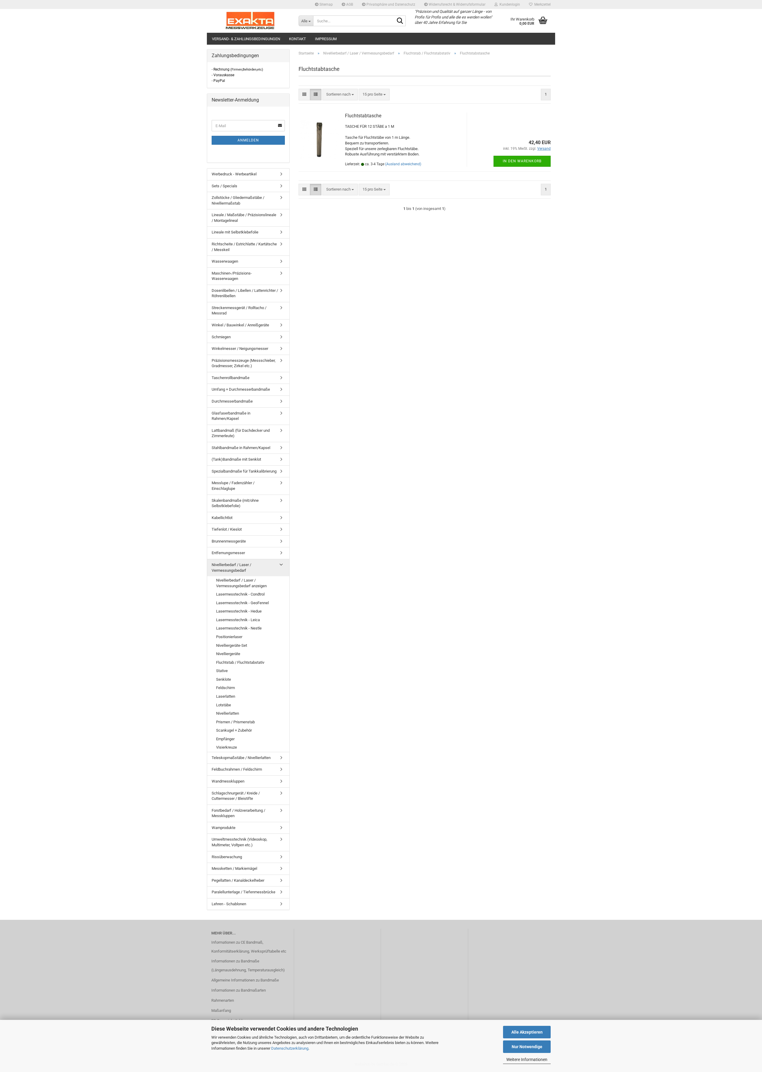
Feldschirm (225, 687)
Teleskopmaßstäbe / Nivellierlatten (241, 757)
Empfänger (225, 739)
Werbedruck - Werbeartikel (234, 174)
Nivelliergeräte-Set (231, 645)
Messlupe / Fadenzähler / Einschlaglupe (233, 486)
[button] (304, 94)
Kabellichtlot (222, 517)
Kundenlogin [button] (509, 4)
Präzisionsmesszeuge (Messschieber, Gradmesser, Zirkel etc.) (244, 363)
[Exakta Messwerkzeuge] (250, 21)
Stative (222, 671)
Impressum (326, 39)
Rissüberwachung (227, 857)
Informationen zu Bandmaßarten (238, 990)
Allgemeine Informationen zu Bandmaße (245, 980)
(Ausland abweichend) (403, 164)
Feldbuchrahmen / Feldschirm (237, 769)
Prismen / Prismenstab (235, 722)
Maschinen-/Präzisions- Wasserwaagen (232, 276)
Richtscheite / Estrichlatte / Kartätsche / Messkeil (244, 247)
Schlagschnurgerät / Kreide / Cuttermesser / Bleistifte (236, 796)
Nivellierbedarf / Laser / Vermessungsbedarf (231, 568)
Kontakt (297, 39)
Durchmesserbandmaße (232, 401)
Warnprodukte (223, 827)
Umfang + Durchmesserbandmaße (241, 389)
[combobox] (340, 94)
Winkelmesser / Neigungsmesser (240, 348)
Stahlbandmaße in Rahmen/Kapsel (241, 447)
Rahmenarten (222, 1000)
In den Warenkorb (522, 161)
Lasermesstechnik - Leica (238, 620)
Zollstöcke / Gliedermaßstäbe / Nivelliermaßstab (238, 200)
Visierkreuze (226, 747)
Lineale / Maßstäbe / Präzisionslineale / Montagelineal (244, 218)
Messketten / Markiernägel (234, 868)
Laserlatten (225, 696)
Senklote (223, 679)
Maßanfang (221, 1010)
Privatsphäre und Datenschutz (390, 4)
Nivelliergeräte (228, 654)
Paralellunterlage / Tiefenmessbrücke (243, 892)
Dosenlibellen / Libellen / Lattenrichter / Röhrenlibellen (245, 293)
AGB (349, 4)
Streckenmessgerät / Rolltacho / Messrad (239, 311)
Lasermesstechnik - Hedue (239, 611)
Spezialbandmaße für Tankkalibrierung (244, 471)
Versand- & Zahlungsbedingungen (246, 39)
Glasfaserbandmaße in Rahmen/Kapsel (231, 416)
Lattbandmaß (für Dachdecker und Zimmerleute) (241, 433)
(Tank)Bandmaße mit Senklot (236, 459)
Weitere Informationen (526, 1059)
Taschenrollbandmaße (230, 377)
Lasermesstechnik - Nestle (239, 628)
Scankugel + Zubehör (234, 730)
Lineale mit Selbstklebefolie (235, 232)
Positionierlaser (229, 637)
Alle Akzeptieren (527, 1032)
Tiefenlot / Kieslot (227, 529)
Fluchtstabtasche (363, 116)
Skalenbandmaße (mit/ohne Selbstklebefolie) (235, 503)
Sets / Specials (224, 186)
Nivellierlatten (227, 713)
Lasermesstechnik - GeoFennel (242, 603)
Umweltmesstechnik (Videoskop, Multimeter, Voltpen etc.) (239, 842)
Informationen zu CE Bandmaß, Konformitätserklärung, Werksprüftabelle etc (248, 946)
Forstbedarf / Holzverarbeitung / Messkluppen (238, 813)
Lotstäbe (223, 705)
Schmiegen (221, 337)
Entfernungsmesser (228, 553)
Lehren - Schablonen (229, 904)
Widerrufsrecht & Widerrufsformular (456, 4)
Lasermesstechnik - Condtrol (240, 594)
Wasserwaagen (225, 261)
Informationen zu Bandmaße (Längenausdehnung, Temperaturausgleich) (248, 965)
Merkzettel (542, 4)
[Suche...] (400, 21)
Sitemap (325, 4)
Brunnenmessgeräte (229, 541)
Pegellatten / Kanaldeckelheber (238, 880)
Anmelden (248, 140)
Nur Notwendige (527, 1046)
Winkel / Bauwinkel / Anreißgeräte (240, 325)
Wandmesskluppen (228, 781)
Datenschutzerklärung (289, 1048)
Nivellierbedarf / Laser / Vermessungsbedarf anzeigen (241, 583)
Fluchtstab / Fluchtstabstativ (240, 662)
